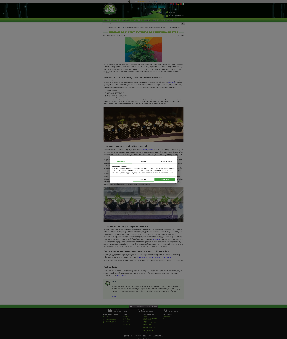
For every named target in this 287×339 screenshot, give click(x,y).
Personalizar (142, 179)
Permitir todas (165, 179)
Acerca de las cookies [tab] (166, 161)
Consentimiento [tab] (121, 161)
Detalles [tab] (143, 161)
